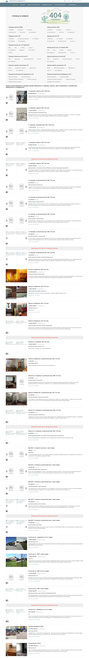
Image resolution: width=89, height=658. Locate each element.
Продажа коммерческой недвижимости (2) (21, 74)
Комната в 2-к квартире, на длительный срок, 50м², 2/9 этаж (44, 431)
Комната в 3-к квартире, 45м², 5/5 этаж (38, 341)
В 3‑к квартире (11, 41)
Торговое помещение (25, 76)
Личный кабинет (77, 1)
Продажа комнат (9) (14, 36)
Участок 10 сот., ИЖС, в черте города (38, 554)
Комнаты (23, 4)
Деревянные (21, 50)
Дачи (16, 47)
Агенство (10, 70)
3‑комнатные (29, 29)
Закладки (68, 1)
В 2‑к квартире (35, 38)
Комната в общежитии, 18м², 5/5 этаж (38, 269)
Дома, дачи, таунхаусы (33, 4)
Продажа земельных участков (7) (18, 56)
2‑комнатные (20, 29)
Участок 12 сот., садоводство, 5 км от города (40, 537)
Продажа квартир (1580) (15, 27)
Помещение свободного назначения (16, 79)
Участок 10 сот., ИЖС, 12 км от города (38, 571)
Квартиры (15, 4)
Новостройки (22, 32)
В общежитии (11, 38)
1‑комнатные (11, 29)
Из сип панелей (31, 50)
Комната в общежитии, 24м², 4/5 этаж (38, 286)
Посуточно (61, 32)
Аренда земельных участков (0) (56, 56)
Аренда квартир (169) (53, 27)
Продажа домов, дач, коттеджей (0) (18, 45)
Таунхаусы (31, 47)
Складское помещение (32, 79)
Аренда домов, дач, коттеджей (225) (57, 47)
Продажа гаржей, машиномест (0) (18, 65)
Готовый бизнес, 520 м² (34, 643)
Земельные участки (47, 4)
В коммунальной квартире (23, 38)
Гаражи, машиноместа (60, 4)
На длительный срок (51, 32)
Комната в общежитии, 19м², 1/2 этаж (38, 303)
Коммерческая (72, 4)
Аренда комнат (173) (53, 36)
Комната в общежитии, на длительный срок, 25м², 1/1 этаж (44, 358)
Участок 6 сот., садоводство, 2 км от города (40, 609)
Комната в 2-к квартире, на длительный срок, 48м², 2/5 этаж (44, 375)
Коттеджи (23, 47)
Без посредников (32, 32)
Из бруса (10, 52)
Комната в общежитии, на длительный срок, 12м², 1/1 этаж (44, 392)
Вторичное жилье (12, 32)
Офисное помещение (13, 76)
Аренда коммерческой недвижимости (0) (59, 74)
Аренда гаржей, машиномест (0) (56, 65)
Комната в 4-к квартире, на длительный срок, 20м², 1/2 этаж (44, 410)
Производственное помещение (15, 81)
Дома (10, 47)
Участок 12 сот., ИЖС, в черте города (38, 588)
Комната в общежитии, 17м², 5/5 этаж (38, 321)
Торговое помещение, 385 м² (36, 626)
